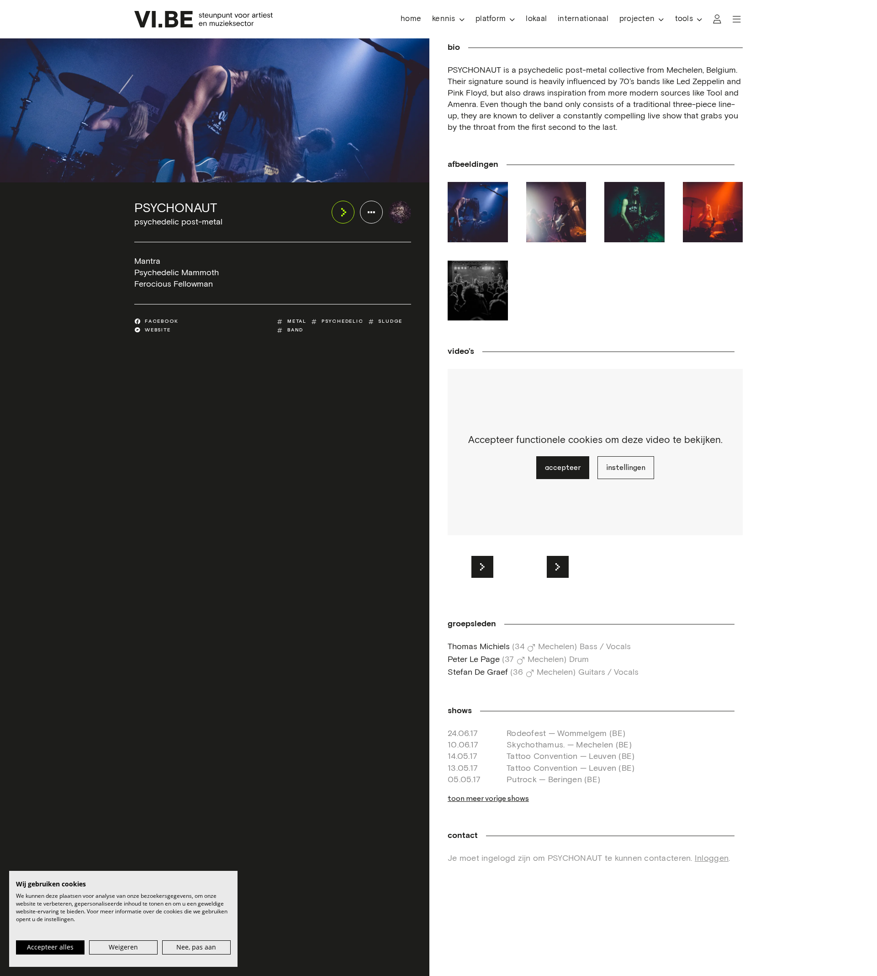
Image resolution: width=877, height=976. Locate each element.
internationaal (583, 19)
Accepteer (563, 467)
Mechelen (556, 647)
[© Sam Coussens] (478, 212)
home (411, 19)
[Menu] (736, 19)
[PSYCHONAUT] (399, 212)
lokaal (536, 19)
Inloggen (712, 858)
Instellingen (625, 467)
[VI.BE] (203, 19)
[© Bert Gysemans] (478, 291)
